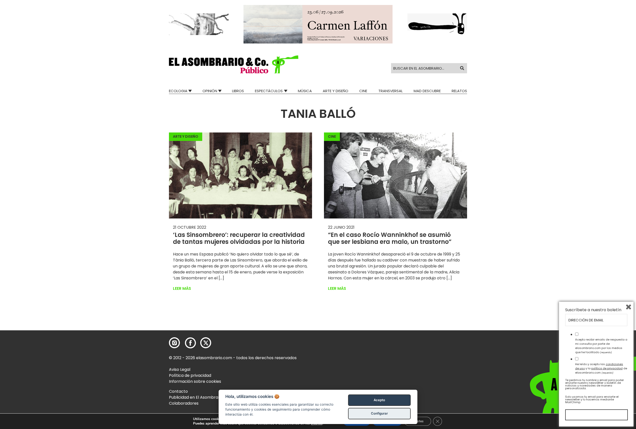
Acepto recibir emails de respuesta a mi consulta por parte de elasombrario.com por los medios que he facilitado (601, 346)
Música (305, 90)
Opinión (209, 90)
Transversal (390, 90)
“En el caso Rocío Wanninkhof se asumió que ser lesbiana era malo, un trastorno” (389, 238)
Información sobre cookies (195, 381)
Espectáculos (269, 90)
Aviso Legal (179, 369)
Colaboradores (184, 403)
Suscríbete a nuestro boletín (593, 310)
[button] (233, 64)
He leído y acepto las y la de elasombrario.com (601, 368)
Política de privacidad (190, 375)
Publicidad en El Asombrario (196, 397)
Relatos (459, 90)
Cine (363, 90)
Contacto (178, 391)
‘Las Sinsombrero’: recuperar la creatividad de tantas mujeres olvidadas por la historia (239, 238)
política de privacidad (607, 368)
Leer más (182, 288)
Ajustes (418, 421)
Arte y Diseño (335, 90)
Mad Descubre (427, 90)
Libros (238, 90)
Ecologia (178, 90)
